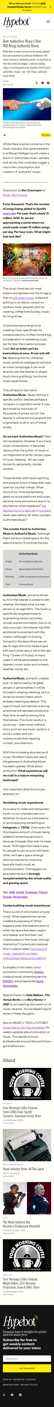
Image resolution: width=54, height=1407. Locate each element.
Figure (43, 892)
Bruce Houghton (11, 1173)
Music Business (10, 37)
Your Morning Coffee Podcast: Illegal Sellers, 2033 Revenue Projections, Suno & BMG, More (21, 1283)
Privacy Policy (29, 1384)
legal (6, 1218)
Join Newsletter (27, 1368)
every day (9, 213)
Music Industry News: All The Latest (23, 1169)
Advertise (19, 1379)
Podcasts (7, 1103)
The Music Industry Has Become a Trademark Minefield (21, 1224)
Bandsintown (11, 1384)
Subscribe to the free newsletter (24, 1027)
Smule (7, 897)
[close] (50, 6)
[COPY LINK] (5, 135)
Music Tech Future (15, 195)
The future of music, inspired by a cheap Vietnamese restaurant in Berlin (25, 953)
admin (6, 81)
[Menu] (48, 21)
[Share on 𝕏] (37, 83)
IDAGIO (8, 981)
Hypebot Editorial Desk (14, 1230)
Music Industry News (13, 1165)
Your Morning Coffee (13, 1120)
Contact (31, 1379)
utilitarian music (23, 298)
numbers (45, 510)
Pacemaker (20, 897)
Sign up (7, 1379)
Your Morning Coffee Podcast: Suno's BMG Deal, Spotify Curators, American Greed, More (22, 1112)
